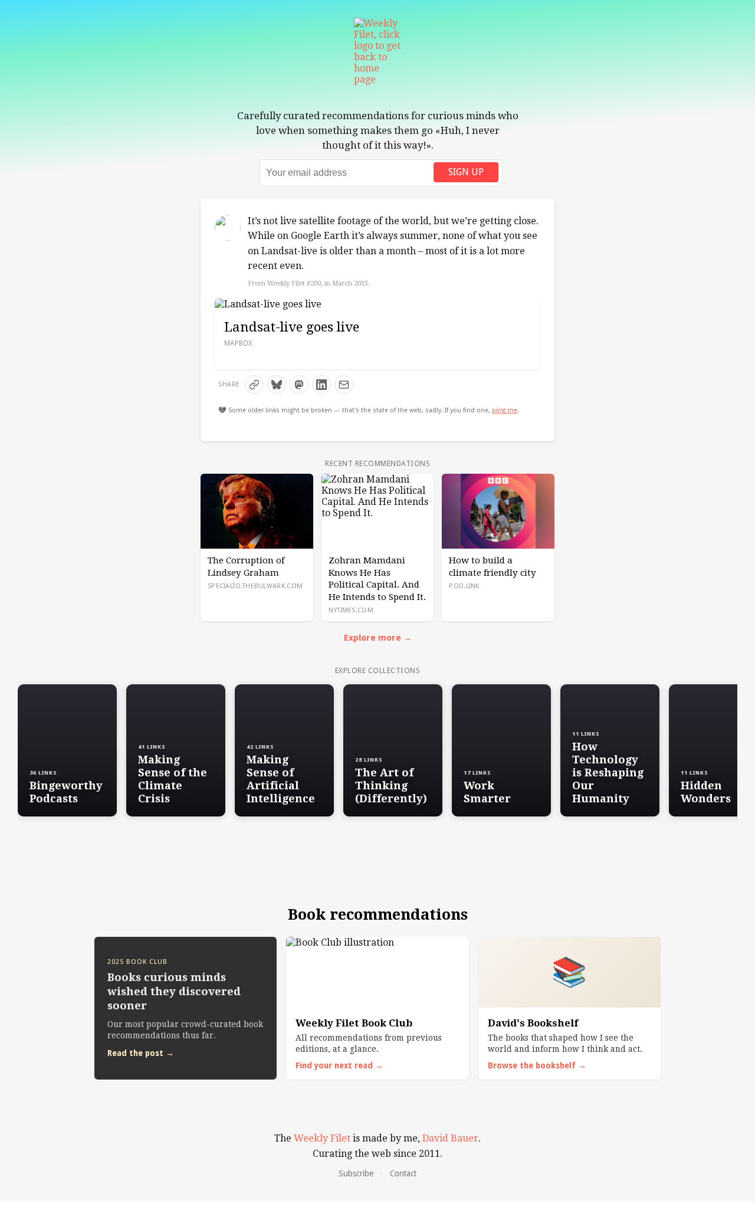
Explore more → (378, 637)
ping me (504, 410)
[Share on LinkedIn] (321, 384)
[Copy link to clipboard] (254, 384)
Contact (403, 1173)
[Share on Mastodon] (299, 384)
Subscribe (356, 1173)
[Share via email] (343, 384)
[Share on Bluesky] (276, 384)
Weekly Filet (322, 1138)
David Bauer (450, 1138)
